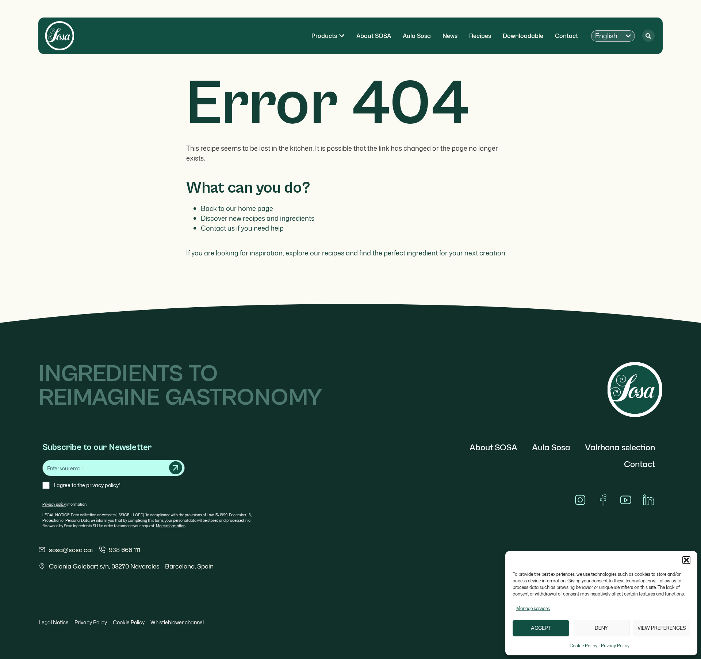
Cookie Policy (583, 646)
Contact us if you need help (242, 228)
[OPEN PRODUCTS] (342, 35)
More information (170, 525)
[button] (686, 560)
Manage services (533, 608)
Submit (175, 467)
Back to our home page (237, 208)
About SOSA (493, 447)
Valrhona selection (620, 447)
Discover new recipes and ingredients (257, 218)
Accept (541, 628)
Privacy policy (54, 504)
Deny (601, 628)
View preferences (661, 628)
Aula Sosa (551, 447)
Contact (639, 464)
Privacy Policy (615, 646)
